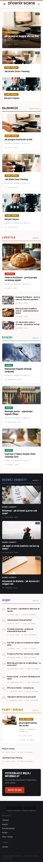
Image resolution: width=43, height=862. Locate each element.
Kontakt (5, 847)
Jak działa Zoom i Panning (16, 71)
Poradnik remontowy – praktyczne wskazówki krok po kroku (20, 630)
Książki (9, 365)
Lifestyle (10, 274)
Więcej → (37, 238)
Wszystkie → (35, 108)
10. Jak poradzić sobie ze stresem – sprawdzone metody (28, 323)
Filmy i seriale (12, 32)
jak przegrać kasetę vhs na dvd (21, 36)
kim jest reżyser (11, 98)
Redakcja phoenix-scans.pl (17, 143)
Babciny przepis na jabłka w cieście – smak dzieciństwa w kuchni (27, 310)
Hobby (4, 832)
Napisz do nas (15, 790)
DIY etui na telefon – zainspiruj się (20, 688)
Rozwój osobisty (9, 507)
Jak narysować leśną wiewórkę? (19, 620)
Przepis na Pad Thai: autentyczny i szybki (23, 654)
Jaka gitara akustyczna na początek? (21, 697)
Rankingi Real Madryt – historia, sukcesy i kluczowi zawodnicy (28, 298)
